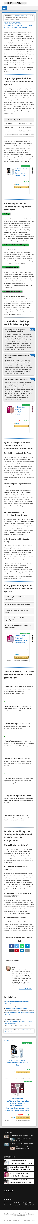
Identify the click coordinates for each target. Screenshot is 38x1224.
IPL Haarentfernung (23, 1214)
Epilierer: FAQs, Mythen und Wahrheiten (23, 1139)
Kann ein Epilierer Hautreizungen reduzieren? (19, 604)
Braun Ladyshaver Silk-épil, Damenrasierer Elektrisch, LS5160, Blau (21, 172)
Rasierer (14, 1215)
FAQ (27, 15)
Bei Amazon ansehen (21, 187)
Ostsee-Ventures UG (14, 1220)
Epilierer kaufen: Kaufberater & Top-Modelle (21, 1135)
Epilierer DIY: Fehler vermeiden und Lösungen (21, 1143)
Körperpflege (6, 1214)
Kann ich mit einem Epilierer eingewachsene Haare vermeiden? (17, 626)
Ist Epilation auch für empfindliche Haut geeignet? (16, 611)
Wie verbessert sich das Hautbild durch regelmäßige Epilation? (16, 619)
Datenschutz (27, 1220)
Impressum (33, 1220)
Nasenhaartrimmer (21, 1215)
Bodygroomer (31, 1214)
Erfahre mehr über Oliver (25, 989)
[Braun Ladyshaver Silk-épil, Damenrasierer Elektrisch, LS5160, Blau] (17, 1058)
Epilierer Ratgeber (15, 3)
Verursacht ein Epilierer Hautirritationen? (16, 1008)
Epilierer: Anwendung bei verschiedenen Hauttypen (23, 1147)
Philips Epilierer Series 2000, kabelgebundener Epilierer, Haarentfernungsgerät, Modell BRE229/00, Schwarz (22, 410)
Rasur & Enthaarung (14, 1214)
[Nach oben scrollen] (35, 1221)
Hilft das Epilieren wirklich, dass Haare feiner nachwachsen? (18, 598)
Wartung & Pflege (19, 15)
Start (12, 15)
